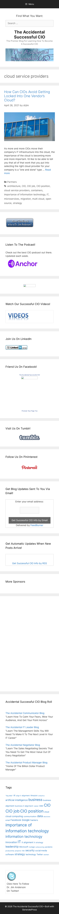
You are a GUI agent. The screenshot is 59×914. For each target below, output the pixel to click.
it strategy (38, 842)
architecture (13, 186)
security (30, 850)
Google (26, 820)
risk (23, 851)
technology (31, 854)
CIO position (43, 186)
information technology (23, 836)
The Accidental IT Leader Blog (22, 727)
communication (30, 816)
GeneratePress (29, 909)
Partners (12, 182)
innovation (11, 842)
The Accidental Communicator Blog (24, 713)
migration (26, 198)
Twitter (40, 854)
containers (37, 190)
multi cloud (38, 198)
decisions (46, 817)
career (36, 806)
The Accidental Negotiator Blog (22, 745)
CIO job (31, 186)
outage (32, 847)
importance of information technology (24, 194)
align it (18, 796)
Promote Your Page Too (29, 411)
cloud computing (14, 816)
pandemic (49, 847)
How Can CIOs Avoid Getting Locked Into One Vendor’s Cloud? (27, 96)
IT (48, 194)
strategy (17, 203)
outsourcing (39, 847)
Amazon (34, 795)
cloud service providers (17, 190)
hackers (34, 820)
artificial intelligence (16, 800)
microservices (11, 198)
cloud (46, 812)
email (7, 820)
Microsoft (23, 847)
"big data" (9, 796)
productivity (9, 851)
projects (18, 851)
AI (14, 795)
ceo (41, 805)
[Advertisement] (13, 643)
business (35, 800)
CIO (24, 186)
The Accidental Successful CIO (29, 34)
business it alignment (24, 806)
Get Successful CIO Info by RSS (29, 563)
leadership (12, 846)
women (46, 855)
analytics (41, 796)
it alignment (27, 842)
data (40, 816)
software (9, 854)
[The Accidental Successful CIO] (29, 378)
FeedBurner (36, 525)
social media (41, 850)
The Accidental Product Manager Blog (26, 762)
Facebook (16, 820)
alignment (26, 796)
